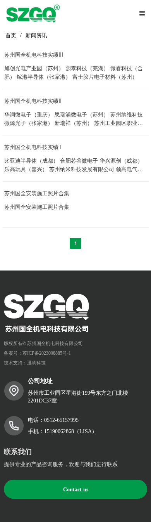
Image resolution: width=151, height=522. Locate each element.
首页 (10, 35)
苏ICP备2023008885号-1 (46, 353)
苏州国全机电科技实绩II (33, 100)
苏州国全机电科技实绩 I (33, 147)
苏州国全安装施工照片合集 (36, 193)
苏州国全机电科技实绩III (33, 54)
